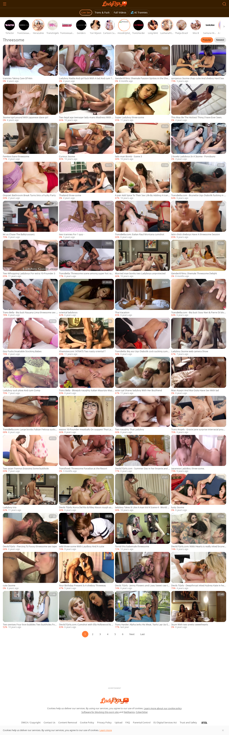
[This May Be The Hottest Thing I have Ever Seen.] (198, 103)
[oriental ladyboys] (86, 298)
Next (132, 634)
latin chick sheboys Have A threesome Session (195, 234)
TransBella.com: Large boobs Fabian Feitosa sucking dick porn (30, 429)
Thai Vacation (122, 312)
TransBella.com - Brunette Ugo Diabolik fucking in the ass (198, 195)
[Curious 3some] (86, 142)
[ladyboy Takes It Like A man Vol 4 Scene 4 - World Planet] (142, 493)
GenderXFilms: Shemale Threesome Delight (194, 273)
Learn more (105, 730)
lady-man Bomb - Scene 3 (128, 156)
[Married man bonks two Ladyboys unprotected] (142, 259)
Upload (118, 722)
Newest (220, 39)
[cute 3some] (30, 571)
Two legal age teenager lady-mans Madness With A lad (86, 117)
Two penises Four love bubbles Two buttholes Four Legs (30, 624)
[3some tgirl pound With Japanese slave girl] (30, 103)
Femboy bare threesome (16, 156)
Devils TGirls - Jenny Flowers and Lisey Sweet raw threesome (142, 585)
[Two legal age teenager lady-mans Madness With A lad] (86, 103)
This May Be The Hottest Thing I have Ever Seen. (196, 117)
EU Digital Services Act (165, 722)
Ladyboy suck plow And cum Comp (21, 390)
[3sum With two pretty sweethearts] (198, 610)
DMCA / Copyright (31, 722)
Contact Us (49, 722)
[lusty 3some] (198, 493)
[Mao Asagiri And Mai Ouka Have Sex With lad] (198, 376)
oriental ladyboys (68, 312)
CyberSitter (142, 712)
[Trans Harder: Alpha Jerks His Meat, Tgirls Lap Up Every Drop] (142, 610)
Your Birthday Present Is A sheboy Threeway (82, 585)
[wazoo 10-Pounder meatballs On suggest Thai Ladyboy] (86, 415)
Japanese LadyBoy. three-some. (187, 468)
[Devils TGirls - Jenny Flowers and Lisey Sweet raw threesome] (142, 571)
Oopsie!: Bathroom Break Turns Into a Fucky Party (29, 195)
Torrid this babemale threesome (132, 546)
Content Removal (67, 722)
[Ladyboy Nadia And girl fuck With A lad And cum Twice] (86, 64)
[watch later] (7, 49)
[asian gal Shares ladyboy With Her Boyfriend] (142, 376)
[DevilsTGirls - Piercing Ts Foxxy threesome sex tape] (30, 532)
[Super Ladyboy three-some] (142, 103)
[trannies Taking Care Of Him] (30, 64)
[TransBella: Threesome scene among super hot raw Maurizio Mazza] (86, 259)
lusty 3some (177, 507)
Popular (207, 39)
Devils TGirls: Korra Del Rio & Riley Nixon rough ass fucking (86, 507)
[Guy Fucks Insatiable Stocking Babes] (30, 337)
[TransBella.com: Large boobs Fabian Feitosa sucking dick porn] (30, 415)
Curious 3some (67, 156)
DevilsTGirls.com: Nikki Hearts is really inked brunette (198, 546)
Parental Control (141, 722)
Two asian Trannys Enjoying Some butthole (26, 468)
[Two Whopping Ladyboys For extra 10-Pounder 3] (30, 259)
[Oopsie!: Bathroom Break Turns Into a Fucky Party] (30, 181)
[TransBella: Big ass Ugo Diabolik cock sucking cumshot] (142, 337)
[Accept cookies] (223, 730)
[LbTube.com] (114, 4)
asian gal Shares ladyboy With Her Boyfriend (138, 390)
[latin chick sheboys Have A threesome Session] (198, 220)
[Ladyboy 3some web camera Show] (198, 337)
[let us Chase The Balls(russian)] (30, 220)
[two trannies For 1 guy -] (86, 220)
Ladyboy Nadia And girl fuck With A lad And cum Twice (86, 78)
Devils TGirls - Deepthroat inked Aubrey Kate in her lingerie (198, 585)
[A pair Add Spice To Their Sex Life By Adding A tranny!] (142, 181)
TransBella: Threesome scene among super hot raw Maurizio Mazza (86, 273)
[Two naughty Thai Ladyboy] (142, 415)
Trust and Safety (188, 722)
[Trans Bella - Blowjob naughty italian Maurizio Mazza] (86, 376)
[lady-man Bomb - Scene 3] (142, 142)
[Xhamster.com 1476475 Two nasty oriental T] (86, 337)
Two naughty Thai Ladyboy (129, 429)
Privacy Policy (104, 722)
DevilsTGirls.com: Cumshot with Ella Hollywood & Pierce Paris (86, 624)
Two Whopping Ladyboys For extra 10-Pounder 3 (29, 273)
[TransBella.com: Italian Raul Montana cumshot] (142, 220)
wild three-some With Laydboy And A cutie (81, 546)
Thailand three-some (70, 195)
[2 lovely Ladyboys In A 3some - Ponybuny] (198, 142)
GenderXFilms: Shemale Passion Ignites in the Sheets (142, 78)
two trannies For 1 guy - (71, 234)
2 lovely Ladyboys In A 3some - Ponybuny (193, 156)
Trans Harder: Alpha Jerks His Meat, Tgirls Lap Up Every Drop (142, 624)
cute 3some (9, 585)
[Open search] (224, 4)
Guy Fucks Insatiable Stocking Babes (22, 351)
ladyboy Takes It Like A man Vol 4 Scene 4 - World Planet (142, 507)
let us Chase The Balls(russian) (19, 234)
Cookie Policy (87, 722)
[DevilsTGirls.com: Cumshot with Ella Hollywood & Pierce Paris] (86, 610)
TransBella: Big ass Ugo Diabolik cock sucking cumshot (142, 351)
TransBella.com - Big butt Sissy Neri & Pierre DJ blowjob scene (198, 312)
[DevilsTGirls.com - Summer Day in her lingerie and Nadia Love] (142, 454)
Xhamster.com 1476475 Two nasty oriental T (82, 351)
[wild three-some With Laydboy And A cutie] (86, 532)
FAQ (127, 722)
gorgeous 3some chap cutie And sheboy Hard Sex (197, 78)
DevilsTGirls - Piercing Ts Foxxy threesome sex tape (30, 546)
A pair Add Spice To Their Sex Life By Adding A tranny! (142, 195)
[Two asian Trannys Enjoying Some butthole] (30, 454)
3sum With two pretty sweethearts (189, 624)
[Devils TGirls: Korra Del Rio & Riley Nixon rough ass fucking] (86, 493)
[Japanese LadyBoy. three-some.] (198, 454)
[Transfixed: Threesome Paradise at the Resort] (86, 454)
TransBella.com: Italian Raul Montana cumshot (139, 234)
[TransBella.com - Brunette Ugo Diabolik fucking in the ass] (198, 181)
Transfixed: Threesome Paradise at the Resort (83, 468)
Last (142, 634)
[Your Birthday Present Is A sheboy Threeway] (86, 571)
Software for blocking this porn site (100, 712)
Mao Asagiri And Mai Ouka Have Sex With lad (195, 390)
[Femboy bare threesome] (30, 142)
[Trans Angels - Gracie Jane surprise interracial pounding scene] (198, 415)
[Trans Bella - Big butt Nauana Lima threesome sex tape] (30, 298)
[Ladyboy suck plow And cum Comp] (30, 376)
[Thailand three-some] (86, 181)
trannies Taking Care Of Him (17, 78)
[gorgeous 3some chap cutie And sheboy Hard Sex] (198, 64)
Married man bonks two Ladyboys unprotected (140, 273)
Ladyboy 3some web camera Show (189, 351)
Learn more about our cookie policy (163, 708)
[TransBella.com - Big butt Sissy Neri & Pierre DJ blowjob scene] (198, 298)
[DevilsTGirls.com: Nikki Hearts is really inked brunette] (198, 532)
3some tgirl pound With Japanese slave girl (25, 117)
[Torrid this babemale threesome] (142, 532)
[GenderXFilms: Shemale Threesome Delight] (198, 259)
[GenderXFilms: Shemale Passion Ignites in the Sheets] (142, 64)
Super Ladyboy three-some (129, 117)
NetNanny (129, 712)
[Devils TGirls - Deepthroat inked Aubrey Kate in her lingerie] (198, 571)
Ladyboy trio (9, 507)
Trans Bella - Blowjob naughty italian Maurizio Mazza (86, 390)
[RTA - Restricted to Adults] (204, 723)
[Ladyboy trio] (30, 493)
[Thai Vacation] (142, 298)
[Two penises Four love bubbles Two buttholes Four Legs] (30, 610)
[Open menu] (4, 4)
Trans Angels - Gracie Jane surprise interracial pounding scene (198, 429)
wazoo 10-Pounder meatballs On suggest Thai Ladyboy (86, 429)
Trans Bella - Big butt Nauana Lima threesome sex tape (30, 312)
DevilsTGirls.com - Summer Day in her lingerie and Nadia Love (142, 468)
